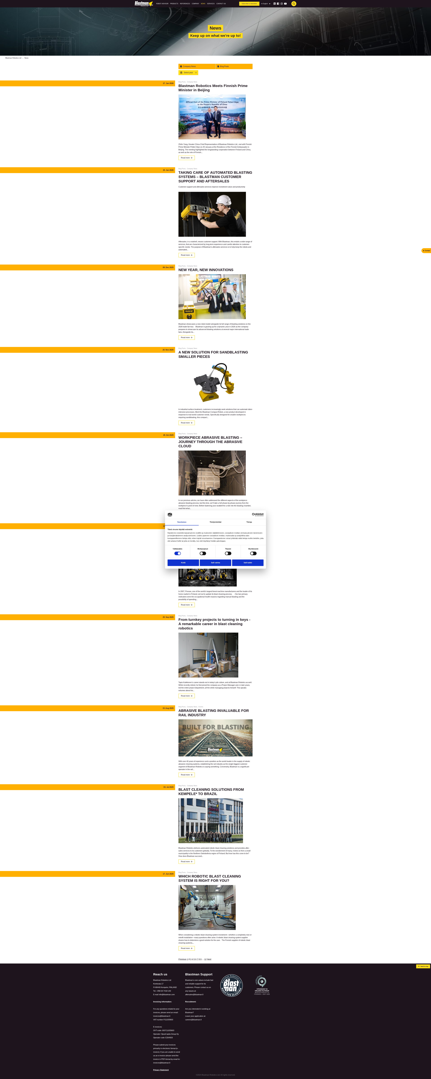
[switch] (203, 553)
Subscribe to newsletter (249, 3)
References (185, 3)
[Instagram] (282, 3)
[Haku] (293, 3)
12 (205, 959)
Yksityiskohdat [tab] (215, 522)
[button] (423, 966)
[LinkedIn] (274, 3)
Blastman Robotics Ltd (13, 58)
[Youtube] (285, 3)
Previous (182, 959)
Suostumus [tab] (181, 522)
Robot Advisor (162, 3)
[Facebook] (278, 3)
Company (195, 3)
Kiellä (183, 563)
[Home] (144, 3)
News (203, 3)
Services (211, 3)
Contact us (221, 3)
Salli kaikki (248, 563)
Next (209, 959)
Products (174, 3)
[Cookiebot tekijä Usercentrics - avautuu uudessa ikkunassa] (254, 514)
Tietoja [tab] (249, 522)
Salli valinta (215, 563)
